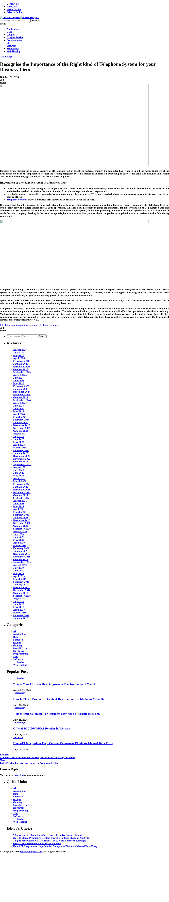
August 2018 (20, 598)
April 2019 (19, 576)
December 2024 (21, 391)
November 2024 (22, 394)
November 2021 (22, 492)
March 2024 (19, 417)
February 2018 (21, 615)
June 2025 (18, 380)
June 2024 (18, 408)
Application (13, 29)
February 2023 (21, 450)
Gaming (17, 645)
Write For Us (14, 9)
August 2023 (20, 433)
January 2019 (20, 584)
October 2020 (20, 526)
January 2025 (20, 389)
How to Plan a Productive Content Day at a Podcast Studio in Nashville (58, 699)
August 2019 (20, 565)
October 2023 (20, 431)
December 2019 (21, 554)
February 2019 (21, 582)
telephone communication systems (18, 325)
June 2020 (18, 537)
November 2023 (22, 428)
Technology (13, 48)
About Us (12, 6)
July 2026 (18, 352)
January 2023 (20, 453)
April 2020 (19, 542)
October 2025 (20, 369)
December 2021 (21, 489)
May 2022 (18, 475)
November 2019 (22, 556)
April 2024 (19, 414)
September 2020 (22, 528)
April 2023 (19, 445)
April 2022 (19, 478)
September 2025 (22, 372)
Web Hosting (13, 51)
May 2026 (18, 355)
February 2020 (21, 548)
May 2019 (18, 573)
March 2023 (19, 447)
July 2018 (18, 601)
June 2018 (18, 604)
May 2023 (18, 442)
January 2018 (20, 618)
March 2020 (19, 545)
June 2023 (18, 439)
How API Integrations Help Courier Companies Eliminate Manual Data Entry (63, 743)
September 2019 (22, 562)
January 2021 (20, 517)
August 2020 (20, 531)
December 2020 (21, 520)
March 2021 (19, 512)
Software (11, 45)
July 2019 (18, 568)
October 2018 (20, 593)
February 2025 (21, 386)
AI (14, 631)
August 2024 (20, 403)
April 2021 (19, 509)
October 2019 (20, 559)
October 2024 (20, 397)
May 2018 (18, 607)
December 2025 (21, 366)
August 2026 (20, 349)
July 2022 (18, 470)
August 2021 (20, 500)
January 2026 (20, 363)
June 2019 (18, 570)
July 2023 (18, 436)
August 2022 (20, 467)
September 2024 (22, 400)
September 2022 (22, 464)
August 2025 (20, 375)
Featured (18, 639)
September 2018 (22, 595)
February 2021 (21, 514)
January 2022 (20, 486)
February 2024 (21, 419)
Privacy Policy (14, 12)
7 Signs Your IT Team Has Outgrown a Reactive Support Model (54, 684)
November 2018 (22, 590)
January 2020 (20, 551)
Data (9, 31)
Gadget (11, 34)
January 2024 (20, 422)
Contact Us (13, 3)
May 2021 (18, 506)
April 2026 (19, 358)
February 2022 (21, 484)
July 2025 (18, 377)
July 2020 (18, 534)
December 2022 (21, 456)
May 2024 (18, 411)
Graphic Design (15, 37)
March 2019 (19, 579)
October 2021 (20, 495)
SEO (9, 43)
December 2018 (21, 587)
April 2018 (19, 609)
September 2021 (22, 498)
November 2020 (22, 523)
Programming (14, 40)
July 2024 (18, 405)
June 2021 (18, 503)
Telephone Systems (47, 325)
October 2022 (20, 461)
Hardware (18, 651)
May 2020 (18, 540)
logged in (19, 775)
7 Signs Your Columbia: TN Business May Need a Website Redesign (56, 713)
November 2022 (22, 458)
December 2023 (21, 425)
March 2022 (19, 481)
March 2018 (19, 612)
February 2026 (21, 361)
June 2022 (18, 472)
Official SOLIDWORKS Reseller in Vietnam (41, 728)
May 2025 (18, 383)
